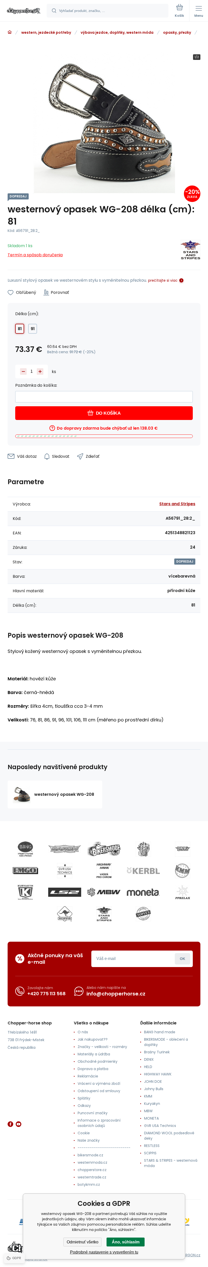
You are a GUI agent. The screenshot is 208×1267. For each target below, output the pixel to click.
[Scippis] (64, 913)
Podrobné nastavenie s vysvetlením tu (104, 1252)
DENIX (149, 1059)
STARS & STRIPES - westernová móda (170, 1163)
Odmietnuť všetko (82, 1242)
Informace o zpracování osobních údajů (99, 1123)
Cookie (84, 1133)
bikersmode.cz (90, 1155)
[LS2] (64, 892)
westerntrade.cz (92, 1177)
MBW (148, 1110)
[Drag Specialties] (182, 849)
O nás (83, 1032)
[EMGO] (25, 870)
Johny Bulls (153, 1088)
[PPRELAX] (182, 892)
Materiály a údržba (94, 1054)
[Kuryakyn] (25, 892)
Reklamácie (88, 1076)
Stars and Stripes (177, 504)
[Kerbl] (143, 870)
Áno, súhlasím (126, 1242)
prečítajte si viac (163, 280)
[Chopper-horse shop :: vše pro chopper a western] (10, 32)
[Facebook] (10, 1124)
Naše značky (89, 1140)
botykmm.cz (89, 1184)
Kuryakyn (152, 1103)
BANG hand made (159, 1032)
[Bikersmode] (104, 849)
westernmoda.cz (92, 1162)
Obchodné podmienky (97, 1061)
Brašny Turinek (157, 1052)
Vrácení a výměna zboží (99, 1083)
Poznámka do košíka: (36, 385)
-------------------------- (104, 1147)
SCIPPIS (150, 1153)
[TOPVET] (143, 913)
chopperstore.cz (92, 1169)
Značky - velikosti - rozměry (102, 1046)
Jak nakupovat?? (93, 1039)
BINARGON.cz (189, 1255)
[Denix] (143, 849)
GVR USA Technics (160, 1125)
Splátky (84, 1098)
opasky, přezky (177, 32)
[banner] (23, 11)
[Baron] (64, 849)
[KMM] (182, 870)
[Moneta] (143, 892)
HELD (148, 1066)
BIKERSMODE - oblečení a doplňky (166, 1042)
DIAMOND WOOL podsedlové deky (169, 1135)
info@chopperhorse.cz (115, 993)
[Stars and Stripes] (190, 250)
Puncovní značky (93, 1113)
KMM (148, 1096)
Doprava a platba (93, 1068)
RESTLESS (152, 1145)
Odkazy (84, 1105)
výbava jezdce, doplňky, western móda (117, 32)
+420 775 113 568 (46, 993)
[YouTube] (18, 1124)
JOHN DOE (153, 1081)
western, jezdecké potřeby (46, 32)
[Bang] (25, 849)
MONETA (151, 1118)
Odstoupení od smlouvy (99, 1090)
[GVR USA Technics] (64, 870)
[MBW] (104, 892)
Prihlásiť (182, 959)
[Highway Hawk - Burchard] (104, 870)
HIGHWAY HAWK (157, 1074)
